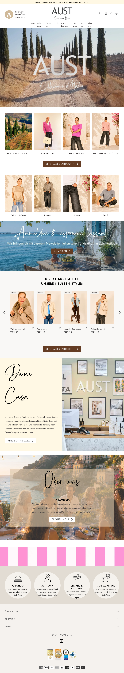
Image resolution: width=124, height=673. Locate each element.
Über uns (90, 24)
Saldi (57, 23)
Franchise (75, 24)
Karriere (83, 24)
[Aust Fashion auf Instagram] (62, 641)
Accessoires (48, 24)
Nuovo (32, 23)
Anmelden (60, 251)
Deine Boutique (64, 24)
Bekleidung (39, 24)
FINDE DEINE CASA (19, 440)
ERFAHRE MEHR (60, 519)
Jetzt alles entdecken (60, 164)
